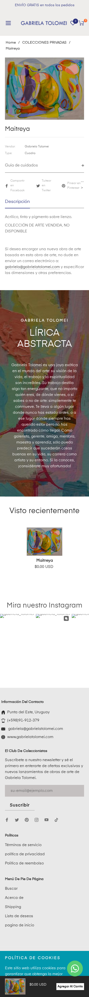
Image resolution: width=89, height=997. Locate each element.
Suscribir (20, 805)
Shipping (13, 907)
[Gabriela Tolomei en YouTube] (46, 819)
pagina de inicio (19, 925)
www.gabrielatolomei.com (30, 737)
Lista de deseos (19, 916)
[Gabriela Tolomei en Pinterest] (27, 819)
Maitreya (44, 561)
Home (11, 42)
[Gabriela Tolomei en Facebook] (7, 819)
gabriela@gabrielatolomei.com (32, 267)
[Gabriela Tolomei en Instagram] (37, 819)
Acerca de (14, 898)
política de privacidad (25, 854)
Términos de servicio (23, 845)
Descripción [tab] (17, 201)
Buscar (11, 888)
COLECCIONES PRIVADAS (44, 42)
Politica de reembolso (24, 863)
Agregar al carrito (70, 986)
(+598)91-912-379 (23, 720)
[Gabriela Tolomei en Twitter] (17, 819)
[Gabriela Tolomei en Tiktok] (57, 819)
